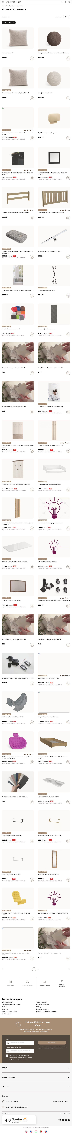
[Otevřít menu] (3, 2)
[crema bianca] (13, 142)
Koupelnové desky (42, 1009)
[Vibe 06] (9, 62)
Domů (5, 6)
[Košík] (69, 2)
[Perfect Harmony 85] (47, 62)
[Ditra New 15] (53, 62)
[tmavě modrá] (9, 142)
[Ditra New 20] (51, 62)
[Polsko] (26, 1131)
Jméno (8, 1039)
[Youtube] (66, 1120)
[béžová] (6, 726)
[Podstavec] (4, 962)
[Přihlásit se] (65, 2)
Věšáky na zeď (6, 1014)
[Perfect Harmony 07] (49, 62)
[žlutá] (4, 726)
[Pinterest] (69, 1120)
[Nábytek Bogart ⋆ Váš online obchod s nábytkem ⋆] (13, 2)
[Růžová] (2, 766)
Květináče (5, 1007)
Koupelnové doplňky (43, 1004)
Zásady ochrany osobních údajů (54, 1046)
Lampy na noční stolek (9, 1012)
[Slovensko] (46, 1131)
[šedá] (2, 726)
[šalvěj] (7, 142)
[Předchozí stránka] (3, 969)
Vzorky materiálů (41, 1002)
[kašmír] (2, 142)
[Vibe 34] (4, 62)
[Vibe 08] (7, 62)
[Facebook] (59, 1120)
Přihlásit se (52, 1043)
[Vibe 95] (2, 62)
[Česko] (31, 1131)
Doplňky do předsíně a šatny (11, 1004)
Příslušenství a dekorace (16, 6)
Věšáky (38, 1007)
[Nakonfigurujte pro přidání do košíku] (32, 58)
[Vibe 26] (6, 62)
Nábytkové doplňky (8, 1002)
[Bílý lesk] (4, 182)
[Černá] (4, 142)
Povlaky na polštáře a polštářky (46, 1012)
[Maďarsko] (36, 1131)
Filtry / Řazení (9, 22)
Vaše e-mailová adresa (13, 1047)
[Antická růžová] (6, 142)
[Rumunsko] (41, 1131)
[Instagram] (63, 1120)
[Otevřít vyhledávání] (61, 2)
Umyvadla (5, 1009)
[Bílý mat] (11, 142)
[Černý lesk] (2, 182)
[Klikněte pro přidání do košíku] (68, 58)
